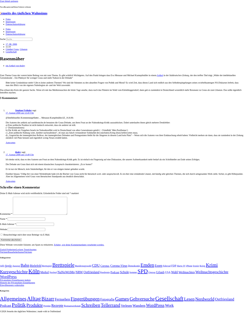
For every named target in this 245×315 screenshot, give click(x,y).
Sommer (133, 272)
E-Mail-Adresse (8, 224)
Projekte (47, 306)
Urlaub (160, 272)
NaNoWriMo (66, 272)
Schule (124, 272)
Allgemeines (13, 299)
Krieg (202, 265)
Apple (8, 265)
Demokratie (134, 265)
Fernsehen (62, 299)
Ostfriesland (92, 272)
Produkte (34, 305)
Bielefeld (35, 265)
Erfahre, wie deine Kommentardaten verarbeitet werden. (79, 245)
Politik (19, 305)
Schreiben (90, 305)
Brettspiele (63, 265)
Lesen (189, 298)
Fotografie (107, 299)
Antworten (10, 142)
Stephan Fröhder (23, 110)
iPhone (189, 266)
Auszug (16, 265)
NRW (79, 272)
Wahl (174, 272)
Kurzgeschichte (14, 271)
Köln (34, 271)
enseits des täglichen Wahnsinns (23, 13)
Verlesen (126, 305)
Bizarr (47, 299)
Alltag (34, 298)
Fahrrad (167, 266)
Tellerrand (110, 305)
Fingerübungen (85, 298)
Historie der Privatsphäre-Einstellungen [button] (17, 282)
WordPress (8, 277)
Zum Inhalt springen (9, 1)
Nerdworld (204, 298)
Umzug (152, 272)
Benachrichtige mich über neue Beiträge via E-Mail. (26, 235)
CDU (96, 265)
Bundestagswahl (83, 266)
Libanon (23, 49)
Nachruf (53, 272)
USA (168, 272)
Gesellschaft (11, 52)
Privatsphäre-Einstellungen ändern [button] (15, 280)
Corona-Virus (118, 265)
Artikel (160, 75)
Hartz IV (181, 265)
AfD (2, 266)
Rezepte (57, 305)
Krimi (212, 265)
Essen (158, 265)
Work (169, 305)
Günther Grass (12, 49)
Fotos (8, 19)
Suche (3, 39)
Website (3, 229)
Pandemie (105, 272)
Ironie (196, 266)
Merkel (44, 272)
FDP (173, 265)
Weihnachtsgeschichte (211, 272)
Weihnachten (187, 272)
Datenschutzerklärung (15, 24)
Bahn (25, 265)
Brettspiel (47, 266)
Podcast (114, 272)
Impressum (10, 22)
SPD (143, 271)
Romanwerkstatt (72, 305)
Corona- (105, 265)
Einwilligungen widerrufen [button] (12, 285)
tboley (18, 152)
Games (122, 299)
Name (3, 219)
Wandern (139, 305)
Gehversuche (142, 298)
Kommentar (6, 214)
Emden (147, 265)
